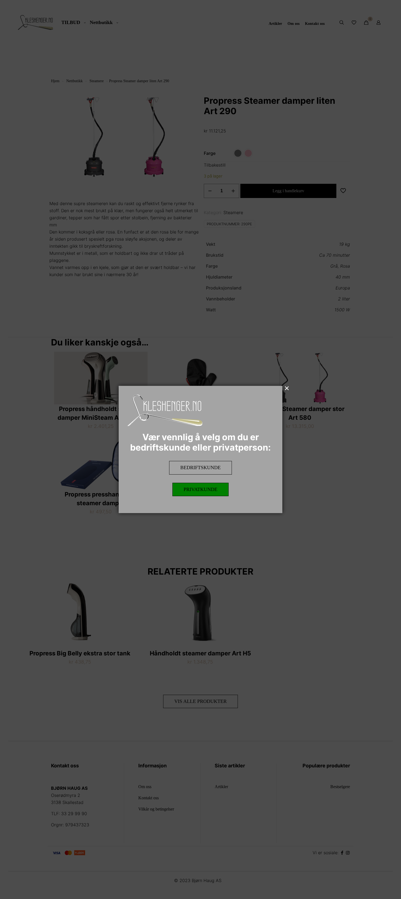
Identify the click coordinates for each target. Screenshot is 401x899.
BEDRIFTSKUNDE (200, 467)
